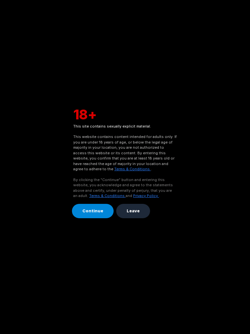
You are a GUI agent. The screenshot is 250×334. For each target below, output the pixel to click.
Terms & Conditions (132, 169)
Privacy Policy (146, 195)
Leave (133, 210)
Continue (92, 210)
